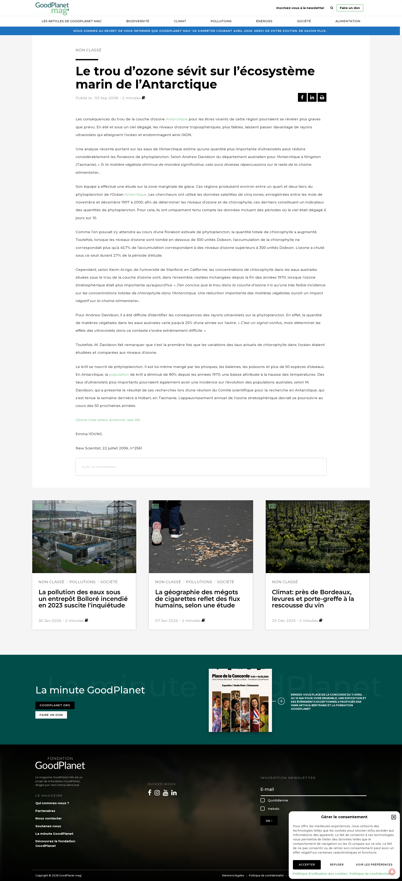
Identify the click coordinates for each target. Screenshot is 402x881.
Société (304, 21)
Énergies (264, 21)
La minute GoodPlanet (54, 834)
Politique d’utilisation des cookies (320, 874)
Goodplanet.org (55, 705)
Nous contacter (48, 818)
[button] (394, 817)
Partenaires (45, 811)
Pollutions (221, 21)
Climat (180, 21)
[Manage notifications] (392, 871)
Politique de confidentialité (371, 874)
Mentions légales (233, 875)
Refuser (337, 864)
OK (268, 820)
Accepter (307, 864)
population (119, 374)
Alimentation (347, 21)
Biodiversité (137, 21)
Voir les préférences (374, 864)
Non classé (89, 50)
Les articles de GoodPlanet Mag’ (72, 21)
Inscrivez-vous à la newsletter (300, 8)
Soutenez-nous (48, 826)
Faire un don (350, 8)
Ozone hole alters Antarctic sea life (108, 420)
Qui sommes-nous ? (52, 803)
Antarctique (177, 119)
